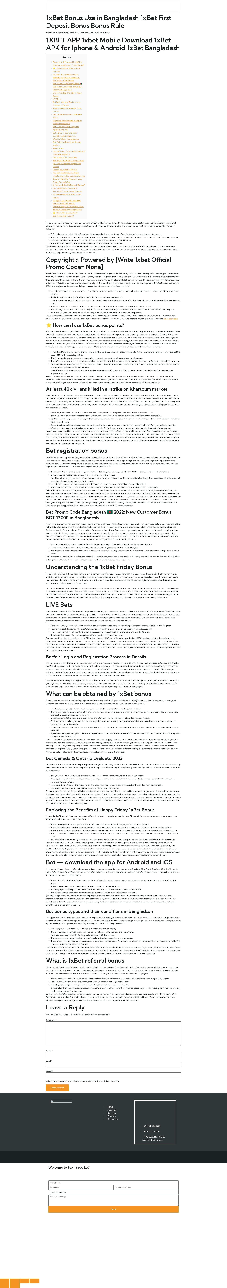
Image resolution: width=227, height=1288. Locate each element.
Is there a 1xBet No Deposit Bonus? (69, 185)
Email (49, 1061)
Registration (58, 148)
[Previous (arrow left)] (4, 1285)
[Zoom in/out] (4, 1281)
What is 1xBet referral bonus (66, 139)
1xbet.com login (171, 319)
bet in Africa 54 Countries (65, 157)
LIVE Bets (57, 99)
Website (50, 1071)
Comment (51, 1020)
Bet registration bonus (63, 80)
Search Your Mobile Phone (65, 170)
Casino (56, 166)
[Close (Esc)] (34, 1281)
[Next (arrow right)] (15, 1285)
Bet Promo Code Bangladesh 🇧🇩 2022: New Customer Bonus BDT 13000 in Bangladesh (67, 86)
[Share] (24, 1281)
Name (49, 1051)
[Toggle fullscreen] (15, 1281)
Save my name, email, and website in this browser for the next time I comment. (84, 1081)
